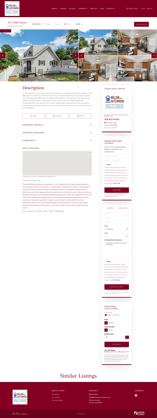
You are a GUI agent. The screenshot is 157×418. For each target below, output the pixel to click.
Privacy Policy (116, 183)
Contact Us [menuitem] (110, 8)
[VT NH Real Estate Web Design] (139, 413)
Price (106, 319)
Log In (143, 8)
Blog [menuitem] (102, 8)
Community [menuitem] (82, 8)
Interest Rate (109, 334)
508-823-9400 (133, 8)
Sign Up (149, 8)
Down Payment (109, 327)
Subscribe (116, 190)
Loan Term (108, 312)
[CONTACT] (141, 24)
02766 (51, 211)
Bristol (40, 211)
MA (35, 211)
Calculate (116, 344)
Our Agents (114, 127)
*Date (106, 226)
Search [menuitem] (54, 8)
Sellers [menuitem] (72, 8)
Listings (30, 211)
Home (24, 211)
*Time (106, 233)
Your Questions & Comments (113, 240)
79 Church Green (95, 402)
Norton (45, 211)
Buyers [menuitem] (63, 8)
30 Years (109, 315)
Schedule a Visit (122, 208)
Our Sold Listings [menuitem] (57, 400)
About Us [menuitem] (93, 8)
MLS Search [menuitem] (55, 394)
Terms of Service (112, 293)
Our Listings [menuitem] (56, 397)
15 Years (117, 315)
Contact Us (107, 127)
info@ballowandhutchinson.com (99, 397)
